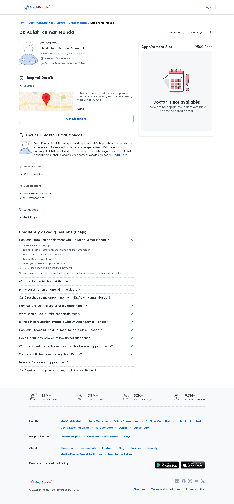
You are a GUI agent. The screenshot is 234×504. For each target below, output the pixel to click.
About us (139, 489)
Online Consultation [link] (126, 421)
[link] (37, 7)
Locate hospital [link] (71, 436)
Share (194, 32)
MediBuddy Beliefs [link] (120, 454)
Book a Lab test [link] (190, 421)
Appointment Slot (156, 46)
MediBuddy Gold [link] (71, 421)
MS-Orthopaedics (33, 198)
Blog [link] (121, 448)
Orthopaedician (78, 22)
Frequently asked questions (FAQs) (52, 232)
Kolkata (60, 22)
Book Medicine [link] (98, 421)
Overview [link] (67, 448)
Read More (120, 154)
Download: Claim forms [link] (102, 436)
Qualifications (32, 185)
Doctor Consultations (41, 22)
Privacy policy (195, 489)
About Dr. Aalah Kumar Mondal (53, 135)
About (33, 448)
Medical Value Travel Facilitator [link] (81, 454)
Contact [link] (107, 448)
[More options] (210, 33)
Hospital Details (39, 77)
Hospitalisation (39, 436)
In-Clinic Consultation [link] (159, 421)
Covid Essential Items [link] (75, 427)
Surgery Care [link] (104, 427)
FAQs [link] (127, 436)
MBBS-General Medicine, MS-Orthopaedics (64, 53)
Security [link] (152, 448)
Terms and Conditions (165, 489)
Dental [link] (123, 427)
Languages (30, 209)
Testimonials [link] (87, 448)
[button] (76, 119)
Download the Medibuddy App (49, 463)
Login (208, 7)
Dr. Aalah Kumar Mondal (47, 32)
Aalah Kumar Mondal (102, 22)
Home (22, 22)
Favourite (175, 32)
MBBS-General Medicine (37, 193)
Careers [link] (135, 448)
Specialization (32, 166)
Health (33, 421)
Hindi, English (30, 217)
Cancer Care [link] (141, 427)
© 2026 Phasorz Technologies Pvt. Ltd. (54, 489)
